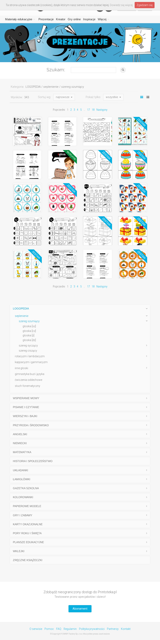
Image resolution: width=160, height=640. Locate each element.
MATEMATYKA (22, 452)
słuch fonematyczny (27, 385)
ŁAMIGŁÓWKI (21, 479)
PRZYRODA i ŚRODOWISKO (31, 425)
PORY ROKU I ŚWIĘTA (27, 533)
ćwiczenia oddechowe (28, 379)
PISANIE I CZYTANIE (26, 407)
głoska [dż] (29, 340)
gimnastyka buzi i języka (29, 374)
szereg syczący (28, 345)
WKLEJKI (18, 551)
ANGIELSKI (20, 434)
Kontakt (126, 628)
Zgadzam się (145, 5)
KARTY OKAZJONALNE (28, 524)
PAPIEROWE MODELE (27, 506)
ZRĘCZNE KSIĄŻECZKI (27, 560)
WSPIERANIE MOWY (26, 398)
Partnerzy (113, 628)
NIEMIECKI (20, 443)
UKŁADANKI (20, 470)
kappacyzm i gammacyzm (31, 362)
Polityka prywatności (92, 628)
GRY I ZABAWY (22, 515)
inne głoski (21, 368)
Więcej (102, 19)
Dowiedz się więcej (121, 5)
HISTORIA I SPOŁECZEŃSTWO (32, 461)
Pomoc (49, 628)
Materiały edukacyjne (18, 19)
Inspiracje (89, 19)
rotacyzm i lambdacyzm (30, 356)
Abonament (80, 608)
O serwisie (35, 628)
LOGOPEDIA (21, 308)
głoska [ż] (28, 335)
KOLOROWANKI (23, 497)
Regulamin (70, 628)
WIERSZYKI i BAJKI (25, 416)
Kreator (60, 19)
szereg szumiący (29, 321)
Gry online (74, 19)
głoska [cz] (29, 330)
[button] (64, 97)
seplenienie (21, 315)
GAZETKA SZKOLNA (26, 488)
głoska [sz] (29, 326)
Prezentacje (46, 19)
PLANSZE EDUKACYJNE (28, 542)
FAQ (58, 628)
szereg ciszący (28, 350)
